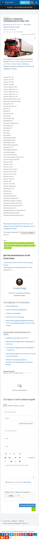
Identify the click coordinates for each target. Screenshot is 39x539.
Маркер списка (5, 461)
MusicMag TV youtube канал (15, 317)
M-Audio (13, 64)
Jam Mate (6, 64)
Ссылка (20, 454)
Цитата (11, 461)
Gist (20, 461)
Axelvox (12, 61)
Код (15, 461)
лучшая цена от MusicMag (20, 223)
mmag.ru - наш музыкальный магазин (19, 7)
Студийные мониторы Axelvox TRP (17, 338)
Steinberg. (7, 248)
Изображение (5, 457)
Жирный (6, 454)
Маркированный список (15, 457)
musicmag (8, 24)
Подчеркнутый (14, 454)
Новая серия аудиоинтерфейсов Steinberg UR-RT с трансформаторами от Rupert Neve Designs (20, 323)
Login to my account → (26, 423)
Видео (9, 457)
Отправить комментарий (27, 505)
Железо (6, 17)
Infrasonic (30, 61)
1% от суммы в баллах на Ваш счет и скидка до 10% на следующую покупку (19, 226)
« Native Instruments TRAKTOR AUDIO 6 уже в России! (18, 264)
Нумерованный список (20, 457)
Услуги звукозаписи (12, 306)
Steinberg (25, 64)
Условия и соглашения (13, 313)
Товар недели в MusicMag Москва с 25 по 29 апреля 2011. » (17, 269)
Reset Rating (27, 482)
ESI (25, 61)
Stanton (19, 64)
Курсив (10, 454)
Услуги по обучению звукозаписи (16, 309)
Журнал (14, 521)
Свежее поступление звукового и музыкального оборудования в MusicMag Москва (19, 362)
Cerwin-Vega (19, 61)
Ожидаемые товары (10, 243)
